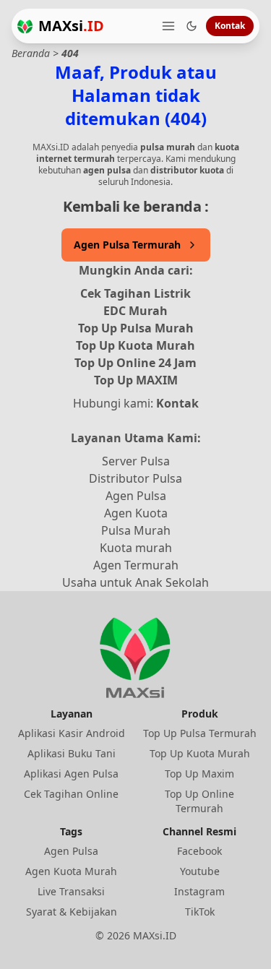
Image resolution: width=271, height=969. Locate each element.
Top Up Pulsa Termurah (200, 733)
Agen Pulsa (136, 496)
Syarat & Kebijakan (71, 911)
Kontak (230, 26)
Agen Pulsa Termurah (127, 244)
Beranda (31, 53)
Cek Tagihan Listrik (135, 293)
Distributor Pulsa (135, 478)
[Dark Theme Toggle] (191, 26)
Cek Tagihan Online (71, 794)
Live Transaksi (71, 891)
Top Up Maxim (199, 773)
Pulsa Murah (136, 530)
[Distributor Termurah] (25, 26)
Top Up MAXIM (136, 380)
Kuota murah (136, 548)
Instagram (199, 891)
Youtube (200, 871)
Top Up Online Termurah (199, 801)
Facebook (199, 851)
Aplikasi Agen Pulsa (71, 773)
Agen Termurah (135, 565)
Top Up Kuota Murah (135, 345)
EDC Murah (135, 311)
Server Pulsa (136, 461)
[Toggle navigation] (168, 26)
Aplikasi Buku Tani (71, 753)
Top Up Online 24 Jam (135, 363)
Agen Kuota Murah (71, 871)
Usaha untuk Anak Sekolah (135, 582)
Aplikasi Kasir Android (71, 733)
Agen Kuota (136, 513)
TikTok (200, 911)
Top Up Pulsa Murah (136, 328)
